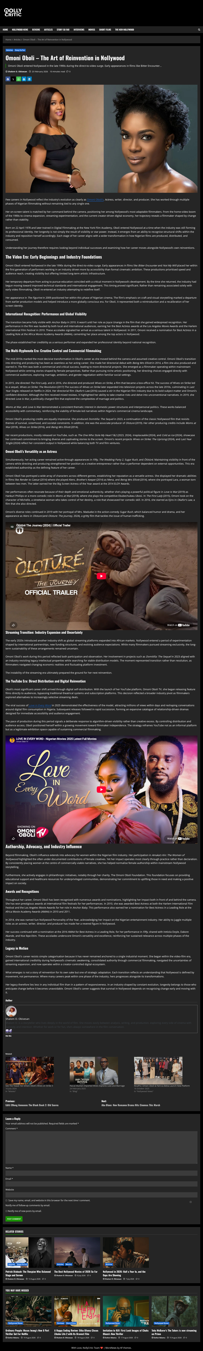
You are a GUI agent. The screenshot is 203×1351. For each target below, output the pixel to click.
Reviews (36, 29)
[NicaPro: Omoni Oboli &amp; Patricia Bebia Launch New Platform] (165, 1070)
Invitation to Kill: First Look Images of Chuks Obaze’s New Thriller (126, 1332)
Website (10, 1189)
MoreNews (111, 1347)
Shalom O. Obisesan (17, 71)
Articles (48, 29)
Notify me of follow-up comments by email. (28, 1205)
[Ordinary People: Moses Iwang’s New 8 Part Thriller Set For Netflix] (29, 1311)
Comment (12, 1128)
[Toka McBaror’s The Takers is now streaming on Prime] (175, 1311)
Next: (131, 1103)
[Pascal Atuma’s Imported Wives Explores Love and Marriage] (100, 1070)
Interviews (79, 29)
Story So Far (63, 29)
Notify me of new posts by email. (25, 1211)
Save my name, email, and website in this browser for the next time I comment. (49, 1200)
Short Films (105, 29)
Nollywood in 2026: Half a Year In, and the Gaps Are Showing (124, 1273)
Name (10, 1167)
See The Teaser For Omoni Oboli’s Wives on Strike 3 (29, 1085)
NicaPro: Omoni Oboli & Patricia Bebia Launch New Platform (162, 1085)
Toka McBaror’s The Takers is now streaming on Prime (174, 1332)
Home (5, 29)
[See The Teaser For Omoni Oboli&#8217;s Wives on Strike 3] (36, 1070)
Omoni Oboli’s (95, 199)
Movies (91, 29)
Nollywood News (20, 29)
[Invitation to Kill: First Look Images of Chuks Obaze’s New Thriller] (126, 1311)
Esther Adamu (13, 1337)
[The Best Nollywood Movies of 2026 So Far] (77, 1252)
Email (9, 1178)
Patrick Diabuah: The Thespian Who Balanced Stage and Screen (28, 1273)
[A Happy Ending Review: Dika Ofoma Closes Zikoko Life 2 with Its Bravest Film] (77, 1311)
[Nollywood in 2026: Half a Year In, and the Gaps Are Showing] (126, 1252)
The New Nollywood (124, 29)
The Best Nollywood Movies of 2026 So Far (75, 1271)
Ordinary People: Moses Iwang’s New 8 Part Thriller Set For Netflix (27, 1332)
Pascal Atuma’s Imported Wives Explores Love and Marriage (97, 1085)
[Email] (7, 1030)
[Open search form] (199, 29)
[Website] (10, 1030)
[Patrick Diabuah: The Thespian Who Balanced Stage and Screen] (29, 1252)
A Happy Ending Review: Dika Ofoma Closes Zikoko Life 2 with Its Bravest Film (76, 1332)
